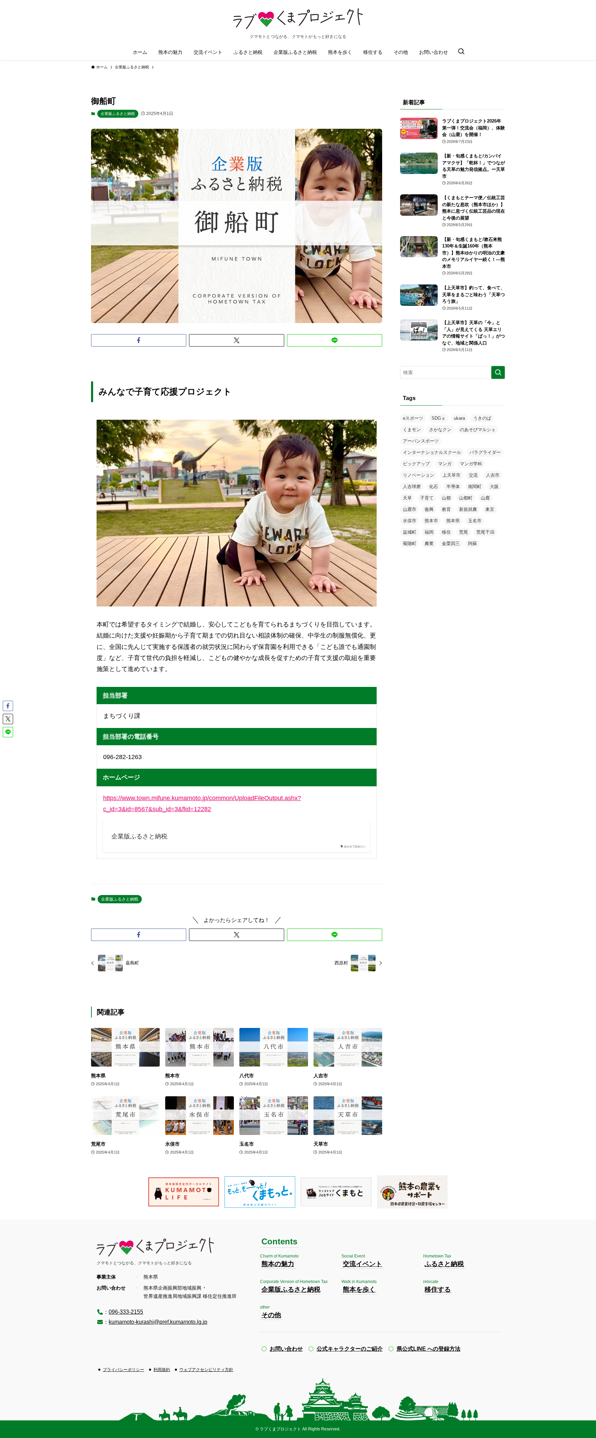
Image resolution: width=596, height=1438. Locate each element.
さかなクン (440, 429)
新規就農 (468, 509)
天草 (407, 498)
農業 (429, 543)
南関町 (474, 486)
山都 (446, 498)
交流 (473, 475)
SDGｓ (438, 418)
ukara (459, 418)
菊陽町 (409, 543)
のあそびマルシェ (478, 429)
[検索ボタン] (461, 52)
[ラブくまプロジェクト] (298, 18)
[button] (138, 340)
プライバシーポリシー (123, 1369)
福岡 (429, 532)
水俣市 (409, 520)
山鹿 (485, 498)
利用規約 (161, 1369)
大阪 (494, 486)
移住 (446, 532)
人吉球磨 (412, 486)
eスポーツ (413, 418)
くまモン (412, 429)
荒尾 (463, 532)
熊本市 (431, 520)
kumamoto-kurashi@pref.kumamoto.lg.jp (158, 1322)
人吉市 (492, 475)
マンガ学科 (471, 463)
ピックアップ (416, 463)
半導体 (453, 486)
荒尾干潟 (485, 532)
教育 (446, 509)
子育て (427, 498)
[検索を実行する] (498, 372)
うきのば (482, 418)
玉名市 (474, 520)
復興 (429, 509)
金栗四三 (451, 543)
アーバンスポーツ (421, 441)
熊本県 (453, 520)
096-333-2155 (126, 1312)
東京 (489, 509)
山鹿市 (409, 509)
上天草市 (451, 475)
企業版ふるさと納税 (118, 113)
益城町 (409, 532)
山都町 (466, 498)
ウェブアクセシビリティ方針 (206, 1369)
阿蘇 (472, 543)
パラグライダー (485, 452)
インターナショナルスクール (432, 452)
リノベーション (418, 475)
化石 (433, 486)
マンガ (444, 463)
